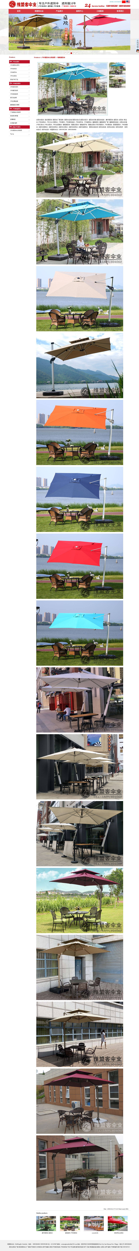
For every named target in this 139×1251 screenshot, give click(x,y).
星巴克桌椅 (13, 97)
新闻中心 (79, 11)
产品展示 (59, 11)
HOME (112, 2)
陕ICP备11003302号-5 (124, 1247)
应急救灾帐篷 (14, 116)
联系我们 (120, 11)
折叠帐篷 (12, 119)
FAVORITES (117, 2)
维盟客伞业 (39, 11)
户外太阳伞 (13, 76)
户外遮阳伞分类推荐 (16, 130)
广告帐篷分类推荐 (15, 112)
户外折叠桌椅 (14, 101)
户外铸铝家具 (14, 94)
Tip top (12, 134)
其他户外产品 (14, 79)
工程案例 (100, 11)
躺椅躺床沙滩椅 (14, 105)
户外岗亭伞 (13, 72)
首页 (19, 11)
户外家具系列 (14, 87)
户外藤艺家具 (14, 90)
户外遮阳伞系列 (14, 65)
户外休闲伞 (13, 68)
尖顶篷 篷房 (13, 123)
